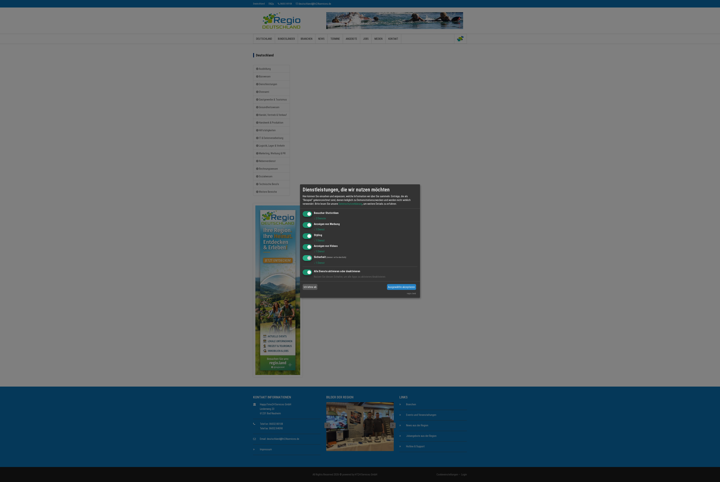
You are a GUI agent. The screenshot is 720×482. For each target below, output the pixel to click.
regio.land (411, 293)
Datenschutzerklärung (350, 203)
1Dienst (319, 229)
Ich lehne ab (310, 287)
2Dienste (320, 218)
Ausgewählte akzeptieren (401, 287)
